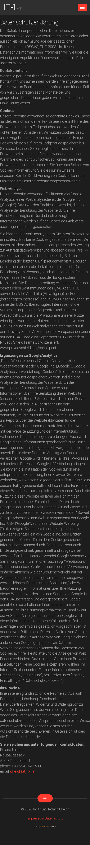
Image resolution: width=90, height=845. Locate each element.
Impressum (36, 818)
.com (48, 826)
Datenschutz (54, 818)
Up (45, 798)
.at (12, 6)
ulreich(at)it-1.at (23, 771)
